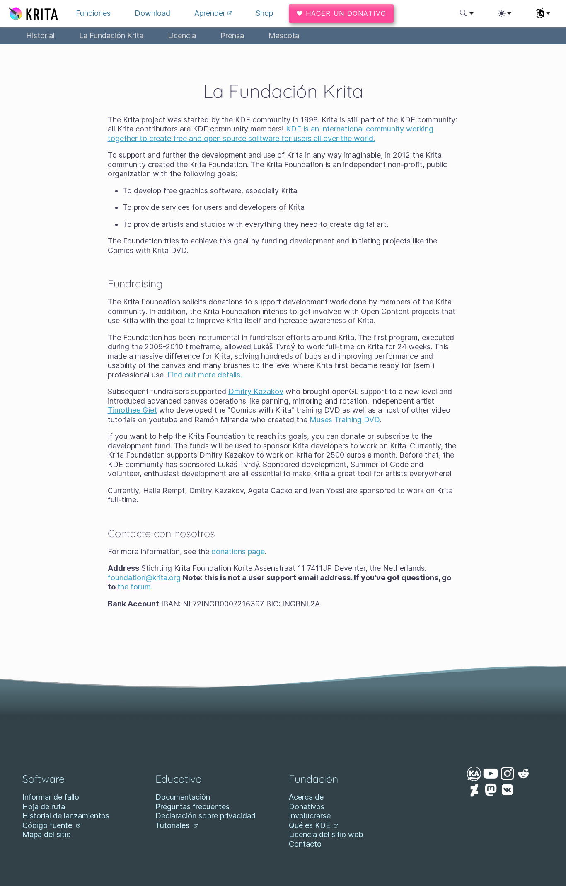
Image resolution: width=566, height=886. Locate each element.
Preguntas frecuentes (192, 806)
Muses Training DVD (345, 419)
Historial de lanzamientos (65, 815)
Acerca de (306, 797)
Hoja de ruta (43, 806)
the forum (134, 586)
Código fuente (48, 825)
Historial (40, 35)
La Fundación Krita (111, 35)
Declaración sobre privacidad (205, 815)
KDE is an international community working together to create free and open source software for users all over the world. (270, 133)
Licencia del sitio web (326, 834)
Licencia (182, 35)
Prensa (232, 35)
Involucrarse (310, 815)
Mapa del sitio (46, 834)
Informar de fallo (50, 797)
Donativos (306, 806)
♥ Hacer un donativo (341, 13)
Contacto (305, 844)
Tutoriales (173, 825)
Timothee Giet (132, 410)
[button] (467, 13)
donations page (238, 551)
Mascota (283, 35)
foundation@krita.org (144, 577)
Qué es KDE (310, 825)
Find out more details (203, 374)
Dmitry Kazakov (255, 391)
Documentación (182, 797)
